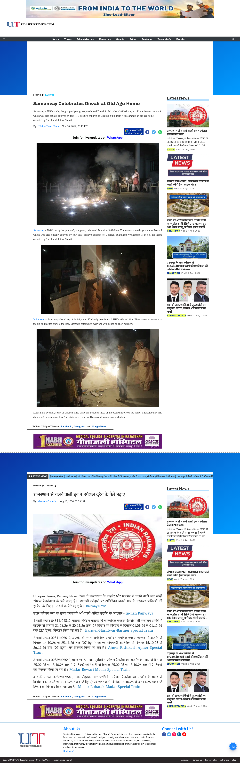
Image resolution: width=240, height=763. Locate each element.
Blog (234, 760)
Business (147, 39)
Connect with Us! (177, 728)
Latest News (178, 98)
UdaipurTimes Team (48, 126)
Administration (85, 39)
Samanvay (38, 230)
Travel (68, 39)
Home (37, 94)
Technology (164, 39)
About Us (71, 728)
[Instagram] (174, 734)
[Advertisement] (120, 64)
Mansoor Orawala (47, 501)
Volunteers (38, 319)
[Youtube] (184, 734)
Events (180, 39)
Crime (132, 39)
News (55, 39)
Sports (120, 39)
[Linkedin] (179, 734)
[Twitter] (169, 734)
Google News (99, 426)
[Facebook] (164, 734)
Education (105, 39)
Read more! (68, 751)
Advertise (224, 760)
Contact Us (197, 760)
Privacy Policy (211, 760)
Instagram (79, 426)
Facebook (66, 426)
